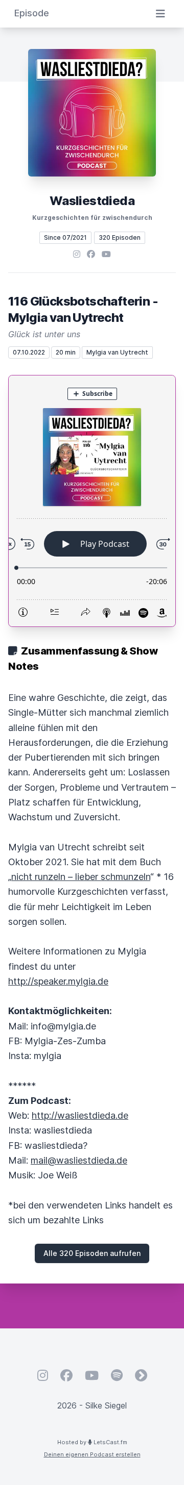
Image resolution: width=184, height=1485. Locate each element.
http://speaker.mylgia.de (58, 981)
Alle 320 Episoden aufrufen (92, 1253)
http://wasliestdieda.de (80, 1115)
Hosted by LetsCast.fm (92, 1442)
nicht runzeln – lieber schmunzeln (80, 876)
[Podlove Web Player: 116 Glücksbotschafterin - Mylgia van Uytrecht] (92, 500)
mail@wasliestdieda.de (79, 1160)
